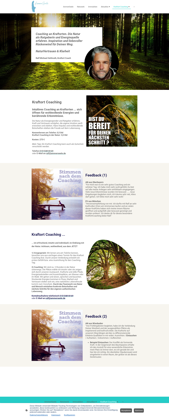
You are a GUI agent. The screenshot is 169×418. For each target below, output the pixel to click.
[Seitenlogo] (40, 7)
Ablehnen (139, 410)
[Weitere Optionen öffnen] (134, 6)
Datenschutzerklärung (39, 415)
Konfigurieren (69, 415)
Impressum (55, 415)
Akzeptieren (126, 410)
